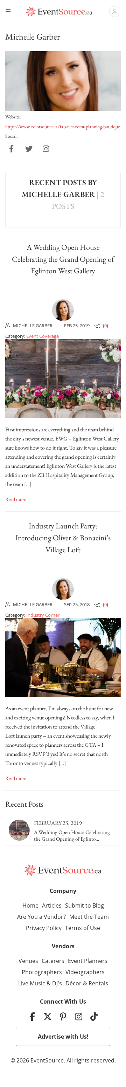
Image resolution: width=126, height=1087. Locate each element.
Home (30, 905)
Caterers (53, 961)
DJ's (57, 983)
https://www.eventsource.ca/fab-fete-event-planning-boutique (62, 126)
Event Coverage (42, 336)
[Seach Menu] (114, 11)
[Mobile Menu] (9, 11)
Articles (52, 905)
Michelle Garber (32, 325)
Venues (28, 961)
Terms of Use (82, 928)
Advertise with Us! (63, 1036)
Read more (15, 499)
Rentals (98, 983)
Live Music (31, 983)
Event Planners (87, 961)
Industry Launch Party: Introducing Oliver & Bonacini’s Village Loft (63, 538)
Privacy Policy (44, 928)
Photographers (42, 972)
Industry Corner (42, 615)
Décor (73, 983)
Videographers (85, 972)
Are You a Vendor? (41, 917)
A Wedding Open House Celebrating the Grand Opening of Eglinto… (72, 835)
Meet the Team (89, 917)
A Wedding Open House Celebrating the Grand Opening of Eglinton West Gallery (63, 259)
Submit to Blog (84, 905)
